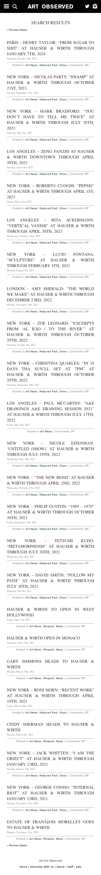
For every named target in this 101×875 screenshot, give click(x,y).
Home (23, 866)
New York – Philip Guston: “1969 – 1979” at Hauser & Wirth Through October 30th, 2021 (50, 511)
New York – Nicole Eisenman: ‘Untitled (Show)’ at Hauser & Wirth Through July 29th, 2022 (50, 448)
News (59, 626)
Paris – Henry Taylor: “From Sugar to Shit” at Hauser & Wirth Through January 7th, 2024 (50, 47)
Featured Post (48, 65)
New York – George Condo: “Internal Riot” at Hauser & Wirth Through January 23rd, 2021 (50, 792)
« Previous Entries (17, 30)
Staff (70, 866)
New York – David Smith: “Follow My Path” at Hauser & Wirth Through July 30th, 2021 (50, 580)
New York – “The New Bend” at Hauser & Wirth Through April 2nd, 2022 (50, 480)
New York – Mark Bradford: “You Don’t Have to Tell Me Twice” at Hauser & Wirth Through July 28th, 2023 (50, 119)
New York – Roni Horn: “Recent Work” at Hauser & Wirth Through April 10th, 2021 (50, 695)
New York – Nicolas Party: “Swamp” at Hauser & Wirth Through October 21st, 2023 (50, 82)
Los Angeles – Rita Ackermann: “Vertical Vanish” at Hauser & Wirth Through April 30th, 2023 (50, 225)
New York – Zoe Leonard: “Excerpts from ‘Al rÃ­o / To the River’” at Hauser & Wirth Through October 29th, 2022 (50, 331)
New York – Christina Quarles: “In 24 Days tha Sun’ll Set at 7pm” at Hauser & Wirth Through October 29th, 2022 (50, 371)
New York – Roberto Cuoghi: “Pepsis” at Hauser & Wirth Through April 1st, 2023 (50, 191)
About (60, 866)
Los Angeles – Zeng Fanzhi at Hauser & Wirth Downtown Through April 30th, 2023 (50, 156)
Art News (32, 65)
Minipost (48, 626)
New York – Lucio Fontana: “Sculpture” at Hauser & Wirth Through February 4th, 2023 (50, 259)
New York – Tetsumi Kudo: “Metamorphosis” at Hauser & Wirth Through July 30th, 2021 (50, 546)
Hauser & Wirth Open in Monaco (43, 638)
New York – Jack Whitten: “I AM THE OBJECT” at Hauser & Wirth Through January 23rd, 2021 (50, 758)
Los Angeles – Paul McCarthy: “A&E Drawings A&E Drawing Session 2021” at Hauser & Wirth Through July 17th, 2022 (50, 411)
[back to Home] (50, 6)
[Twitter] (85, 6)
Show (62, 65)
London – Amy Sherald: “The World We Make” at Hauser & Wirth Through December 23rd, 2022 (50, 294)
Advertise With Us (42, 866)
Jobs (79, 866)
